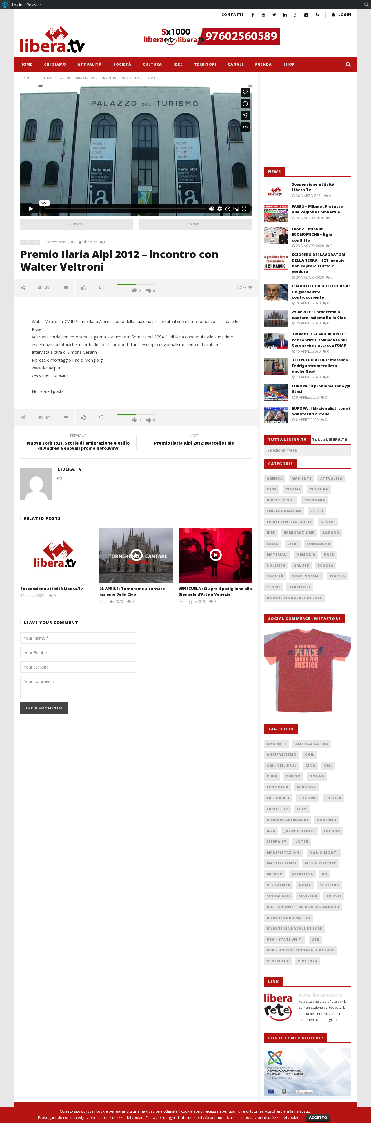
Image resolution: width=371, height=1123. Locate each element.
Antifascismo (282, 754)
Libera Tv (277, 841)
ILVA (271, 830)
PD (325, 874)
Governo (327, 819)
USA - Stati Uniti (285, 939)
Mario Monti (324, 852)
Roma (305, 885)
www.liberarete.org (320, 995)
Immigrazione (299, 532)
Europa (333, 798)
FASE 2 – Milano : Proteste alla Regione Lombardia (317, 209)
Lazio (273, 543)
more (242, 287)
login (344, 14)
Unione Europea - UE (289, 917)
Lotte (301, 841)
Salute (301, 565)
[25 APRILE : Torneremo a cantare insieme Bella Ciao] (136, 555)
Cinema (293, 489)
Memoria (306, 554)
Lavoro (331, 532)
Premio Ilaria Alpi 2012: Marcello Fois (194, 440)
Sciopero (330, 885)
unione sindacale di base (294, 928)
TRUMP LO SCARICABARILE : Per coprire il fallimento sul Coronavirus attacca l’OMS (319, 339)
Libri (293, 543)
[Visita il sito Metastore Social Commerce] (245, 36)
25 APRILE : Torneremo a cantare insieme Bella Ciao (132, 591)
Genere (328, 522)
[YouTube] (263, 14)
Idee (178, 64)
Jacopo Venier (299, 830)
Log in (17, 4)
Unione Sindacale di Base (294, 598)
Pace (329, 554)
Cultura (152, 64)
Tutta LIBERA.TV (330, 439)
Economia (314, 500)
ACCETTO (318, 1117)
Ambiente (302, 478)
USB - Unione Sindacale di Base (300, 950)
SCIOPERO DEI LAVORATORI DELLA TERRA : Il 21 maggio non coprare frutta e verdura (318, 263)
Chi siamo (55, 64)
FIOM (302, 809)
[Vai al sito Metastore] (307, 670)
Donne (317, 776)
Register (34, 4)
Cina (310, 765)
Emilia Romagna (284, 511)
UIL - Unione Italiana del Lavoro (303, 906)
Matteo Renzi (281, 863)
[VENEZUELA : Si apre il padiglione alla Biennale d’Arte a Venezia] (215, 555)
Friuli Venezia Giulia (289, 522)
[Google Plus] (295, 14)
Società (122, 64)
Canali (235, 64)
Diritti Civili (281, 500)
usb (315, 939)
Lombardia (318, 543)
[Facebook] (253, 14)
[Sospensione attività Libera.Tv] (57, 555)
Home (26, 64)
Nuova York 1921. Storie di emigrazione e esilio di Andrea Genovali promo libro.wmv (78, 443)
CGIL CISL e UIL (282, 765)
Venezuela (278, 961)
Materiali (277, 554)
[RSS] (317, 14)
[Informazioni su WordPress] (5, 4)
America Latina (312, 743)
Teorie (274, 587)
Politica (276, 565)
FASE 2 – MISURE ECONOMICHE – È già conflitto (312, 234)
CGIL (309, 754)
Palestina (302, 874)
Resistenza (278, 885)
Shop (289, 64)
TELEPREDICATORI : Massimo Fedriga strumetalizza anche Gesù (320, 365)
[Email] (306, 14)
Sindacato (278, 896)
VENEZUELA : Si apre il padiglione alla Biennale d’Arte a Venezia (215, 591)
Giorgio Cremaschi (287, 819)
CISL (328, 765)
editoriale (278, 798)
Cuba (272, 776)
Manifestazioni (284, 852)
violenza (308, 961)
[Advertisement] (307, 119)
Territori (205, 64)
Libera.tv (89, 242)
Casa (272, 489)
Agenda (263, 64)
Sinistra (308, 896)
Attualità (90, 64)
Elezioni (308, 798)
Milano (275, 874)
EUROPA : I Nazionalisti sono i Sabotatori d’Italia (321, 411)
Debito (293, 776)
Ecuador (306, 787)
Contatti (232, 14)
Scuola (326, 565)
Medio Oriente (320, 863)
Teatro (337, 576)
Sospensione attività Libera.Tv (51, 588)
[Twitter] (274, 14)
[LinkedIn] (285, 14)
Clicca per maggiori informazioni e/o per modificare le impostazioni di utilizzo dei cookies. (223, 1117)
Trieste (334, 896)
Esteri (316, 511)
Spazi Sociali (306, 576)
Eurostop (277, 809)
